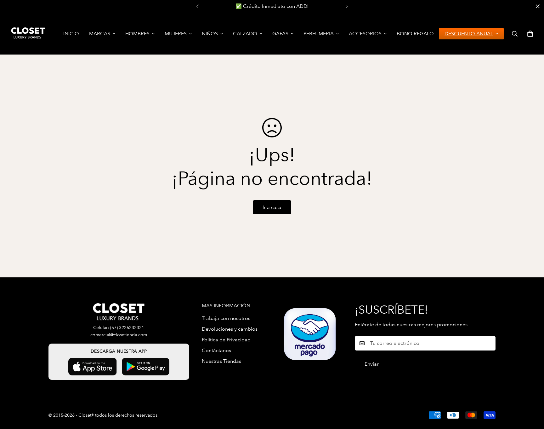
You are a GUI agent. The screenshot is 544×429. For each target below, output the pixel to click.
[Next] (347, 6)
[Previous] (197, 6)
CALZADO (245, 34)
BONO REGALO (415, 34)
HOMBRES (137, 34)
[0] (530, 33)
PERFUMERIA (318, 34)
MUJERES (176, 34)
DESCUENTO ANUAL (469, 34)
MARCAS (99, 34)
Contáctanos (216, 350)
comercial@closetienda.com (118, 335)
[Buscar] (515, 34)
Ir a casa (272, 207)
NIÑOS (210, 34)
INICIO (71, 34)
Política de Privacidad (226, 340)
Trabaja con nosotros (226, 318)
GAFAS (280, 34)
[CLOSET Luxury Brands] (27, 34)
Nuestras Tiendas (221, 361)
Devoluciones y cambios (230, 329)
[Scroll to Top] (531, 394)
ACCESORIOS (365, 34)
